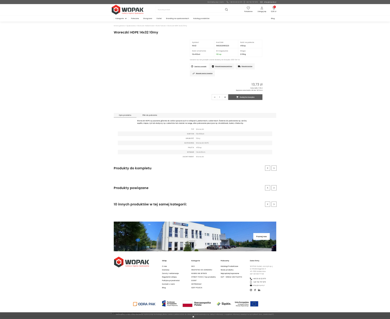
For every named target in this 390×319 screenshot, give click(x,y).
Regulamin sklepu (169, 277)
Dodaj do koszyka (245, 97)
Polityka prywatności (171, 280)
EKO (193, 266)
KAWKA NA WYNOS (199, 273)
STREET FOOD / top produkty (203, 277)
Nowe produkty (227, 270)
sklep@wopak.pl (270, 2)
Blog (164, 287)
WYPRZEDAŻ (196, 284)
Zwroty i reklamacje (170, 273)
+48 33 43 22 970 (236, 2)
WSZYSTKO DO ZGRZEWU (201, 270)
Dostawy (165, 270)
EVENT (194, 280)
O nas (164, 266)
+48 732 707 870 (252, 2)
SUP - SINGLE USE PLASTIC (231, 277)
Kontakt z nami (168, 284)
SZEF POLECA (196, 287)
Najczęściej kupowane (230, 273)
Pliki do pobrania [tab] (149, 115)
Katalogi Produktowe (229, 266)
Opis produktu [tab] (125, 115)
